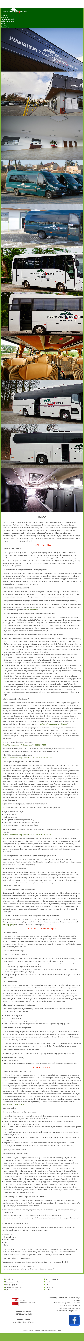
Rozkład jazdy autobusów (14, 1282)
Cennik (3, 23)
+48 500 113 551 (74, 1305)
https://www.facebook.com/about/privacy (52, 724)
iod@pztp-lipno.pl (9, 925)
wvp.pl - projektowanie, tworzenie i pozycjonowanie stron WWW (45, 1330)
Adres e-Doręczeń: (23, 1319)
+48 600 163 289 (74, 1308)
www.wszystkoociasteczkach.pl (13, 1104)
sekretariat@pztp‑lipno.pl (71, 1311)
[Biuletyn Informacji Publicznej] (23, 1305)
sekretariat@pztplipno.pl (33, 610)
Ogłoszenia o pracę (12, 1290)
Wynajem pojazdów (12, 1284)
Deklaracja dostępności (13, 1287)
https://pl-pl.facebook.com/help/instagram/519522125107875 (24, 745)
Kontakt (3, 25)
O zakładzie (5, 27)
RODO (48, 1284)
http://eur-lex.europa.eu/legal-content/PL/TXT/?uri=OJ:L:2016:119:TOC (27, 758)
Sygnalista (49, 1287)
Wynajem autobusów (8, 19)
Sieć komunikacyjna (7, 21)
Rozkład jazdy (5, 17)
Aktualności (4, 15)
